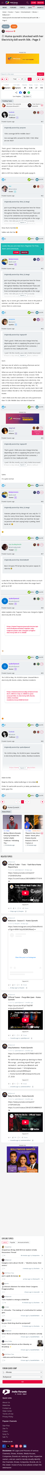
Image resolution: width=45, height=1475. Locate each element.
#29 (42, 673)
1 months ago (14, 1038)
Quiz (30, 7)
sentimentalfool (25, 1087)
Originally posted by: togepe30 (15, 335)
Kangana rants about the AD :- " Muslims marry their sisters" (21, 1264)
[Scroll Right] (42, 105)
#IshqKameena (30, 1068)
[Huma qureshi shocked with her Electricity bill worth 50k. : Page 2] (6, 79)
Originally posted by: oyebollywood (17, 747)
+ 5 (41, 259)
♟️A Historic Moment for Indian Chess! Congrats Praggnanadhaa (20, 1288)
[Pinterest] (20, 1446)
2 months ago (14, 1087)
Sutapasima (35, 1255)
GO (30, 79)
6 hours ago (24, 1316)
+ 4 (41, 319)
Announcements (23, 1242)
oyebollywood (25, 1038)
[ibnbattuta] (13, 87)
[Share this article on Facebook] (20, 92)
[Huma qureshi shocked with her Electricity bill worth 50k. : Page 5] (42, 79)
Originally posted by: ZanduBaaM (16, 560)
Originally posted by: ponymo (15, 128)
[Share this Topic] (16, 92)
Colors (5, 1431)
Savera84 (36, 1292)
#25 (42, 438)
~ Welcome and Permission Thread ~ (15, 1357)
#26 (42, 501)
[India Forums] (11, 2)
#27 (42, 554)
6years (7, 88)
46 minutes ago (25, 1255)
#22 (42, 196)
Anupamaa (8, 1247)
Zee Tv (5, 1428)
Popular (12, 1242)
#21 (42, 122)
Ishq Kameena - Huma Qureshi (20, 1047)
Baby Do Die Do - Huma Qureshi (21, 1096)
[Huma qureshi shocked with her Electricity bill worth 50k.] (2, 79)
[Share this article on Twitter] (24, 92)
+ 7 (41, 112)
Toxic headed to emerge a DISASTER (15, 1300)
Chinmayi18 (36, 1279)
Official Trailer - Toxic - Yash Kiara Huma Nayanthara (24, 865)
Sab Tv (5, 1437)
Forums (13, 7)
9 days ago (13, 911)
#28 (42, 608)
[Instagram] (16, 1446)
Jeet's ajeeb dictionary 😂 (11, 1276)
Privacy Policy (8, 1416)
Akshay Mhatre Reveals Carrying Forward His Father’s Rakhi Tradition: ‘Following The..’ (12, 838)
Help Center (7, 1411)
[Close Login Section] (42, 249)
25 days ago (13, 988)
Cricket (7, 1307)
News (5, 7)
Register (40, 3)
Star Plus (6, 1425)
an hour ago (26, 1279)
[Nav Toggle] (2, 2)
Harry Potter (8, 1341)
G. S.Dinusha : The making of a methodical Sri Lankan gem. (22, 1311)
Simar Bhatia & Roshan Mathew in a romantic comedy (22, 1334)
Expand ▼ (25, 905)
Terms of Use (8, 1414)
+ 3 (41, 186)
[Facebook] (4, 1446)
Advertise (6, 1405)
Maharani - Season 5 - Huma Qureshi (23, 920)
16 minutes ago (26, 1302)
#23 (42, 268)
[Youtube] (12, 1446)
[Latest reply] (26, 911)
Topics (22, 7)
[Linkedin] (24, 1446)
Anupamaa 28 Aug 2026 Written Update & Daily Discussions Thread (19, 1251)
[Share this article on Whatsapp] (28, 92)
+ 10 (42, 598)
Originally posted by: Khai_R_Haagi (17, 202)
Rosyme (21, 911)
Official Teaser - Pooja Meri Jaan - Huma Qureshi (24, 998)
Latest (5, 1242)
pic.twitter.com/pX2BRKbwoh (19, 1071)
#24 (42, 329)
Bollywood (10, 31)
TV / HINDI (6, 831)
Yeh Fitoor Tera (9, 1273)
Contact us (7, 1408)
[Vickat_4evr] (3, 87)
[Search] (27, 2)
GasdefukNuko (34, 1316)
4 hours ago (28, 1292)
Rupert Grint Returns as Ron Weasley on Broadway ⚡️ (17, 1345)
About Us (6, 1402)
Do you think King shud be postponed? (16, 1323)
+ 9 (41, 428)
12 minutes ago (26, 1326)
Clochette (36, 1268)
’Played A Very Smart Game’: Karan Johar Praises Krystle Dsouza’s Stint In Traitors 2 (33, 838)
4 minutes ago (27, 1268)
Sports (7, 1283)
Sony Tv (6, 1434)
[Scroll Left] (3, 105)
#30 (42, 741)
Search (40, 74)
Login (34, 3)
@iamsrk (31, 1065)
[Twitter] (8, 1446)
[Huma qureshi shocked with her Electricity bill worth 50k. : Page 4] (38, 79)
